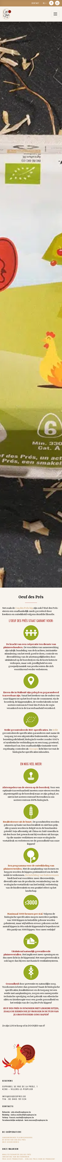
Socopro (33, 748)
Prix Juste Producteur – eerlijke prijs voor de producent (28, 1159)
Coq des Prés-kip (24, 608)
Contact (35, 3)
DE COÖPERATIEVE (11, 1132)
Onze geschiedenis (10, 1142)
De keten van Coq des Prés (14, 1140)
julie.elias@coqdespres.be (21, 1112)
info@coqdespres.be (14, 1096)
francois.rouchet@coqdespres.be (21, 1117)
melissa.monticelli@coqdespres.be (23, 1114)
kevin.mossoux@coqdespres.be (36, 1120)
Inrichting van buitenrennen (15, 1157)
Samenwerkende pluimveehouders (17, 1137)
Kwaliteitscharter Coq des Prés (16, 1154)
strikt (55, 730)
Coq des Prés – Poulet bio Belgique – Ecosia (6, 14)
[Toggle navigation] (55, 14)
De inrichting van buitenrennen (42, 875)
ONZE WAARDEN (10, 1149)
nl (44, 3)
